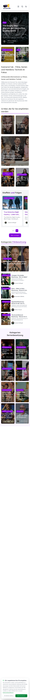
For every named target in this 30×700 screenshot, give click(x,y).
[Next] (17, 230)
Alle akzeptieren (21, 695)
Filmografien (20, 122)
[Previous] (13, 230)
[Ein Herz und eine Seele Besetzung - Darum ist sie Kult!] (15, 151)
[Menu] (18, 6)
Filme (4, 22)
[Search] (22, 6)
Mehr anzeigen (15, 235)
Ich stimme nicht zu (8, 695)
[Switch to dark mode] (26, 6)
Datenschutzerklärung (8, 692)
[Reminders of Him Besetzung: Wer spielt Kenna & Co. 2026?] (15, 258)
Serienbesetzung (8, 153)
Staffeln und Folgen (7, 50)
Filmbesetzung (7, 258)
